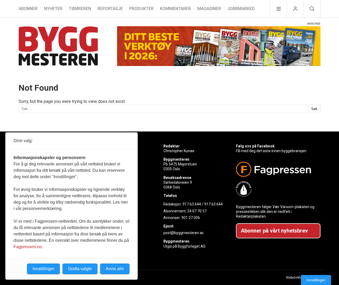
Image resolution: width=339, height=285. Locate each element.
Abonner (28, 8)
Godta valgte (80, 268)
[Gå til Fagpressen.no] (276, 169)
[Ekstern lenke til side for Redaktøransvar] (276, 188)
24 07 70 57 (197, 211)
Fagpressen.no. (28, 246)
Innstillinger (315, 280)
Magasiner (209, 8)
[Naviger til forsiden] (58, 46)
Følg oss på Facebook (255, 146)
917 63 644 (191, 204)
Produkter (141, 8)
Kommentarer (175, 8)
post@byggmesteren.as (183, 233)
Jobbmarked (241, 8)
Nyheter (53, 8)
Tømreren (80, 8)
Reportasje (110, 8)
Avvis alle (115, 268)
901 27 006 (190, 218)
